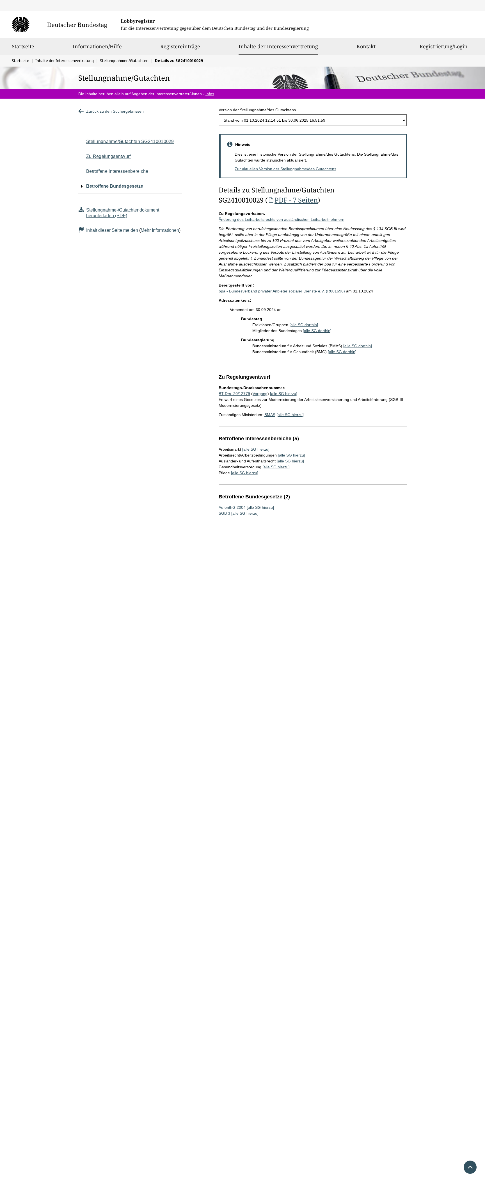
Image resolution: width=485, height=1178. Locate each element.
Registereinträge (180, 46)
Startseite (23, 46)
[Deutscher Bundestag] (63, 24)
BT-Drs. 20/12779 (234, 393)
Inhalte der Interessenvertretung (278, 46)
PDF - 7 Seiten (296, 200)
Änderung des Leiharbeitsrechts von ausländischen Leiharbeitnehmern (281, 219)
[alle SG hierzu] (283, 393)
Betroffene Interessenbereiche (117, 171)
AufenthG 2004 (232, 507)
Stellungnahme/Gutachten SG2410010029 (130, 141)
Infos (209, 94)
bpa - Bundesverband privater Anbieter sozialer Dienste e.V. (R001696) (282, 291)
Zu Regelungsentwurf (108, 156)
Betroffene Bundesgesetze (114, 186)
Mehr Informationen (160, 230)
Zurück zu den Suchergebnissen (115, 111)
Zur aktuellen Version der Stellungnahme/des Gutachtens (285, 169)
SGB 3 (224, 513)
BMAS (269, 414)
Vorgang (260, 393)
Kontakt (366, 46)
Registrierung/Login (444, 46)
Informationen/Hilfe (97, 46)
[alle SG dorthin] (303, 325)
